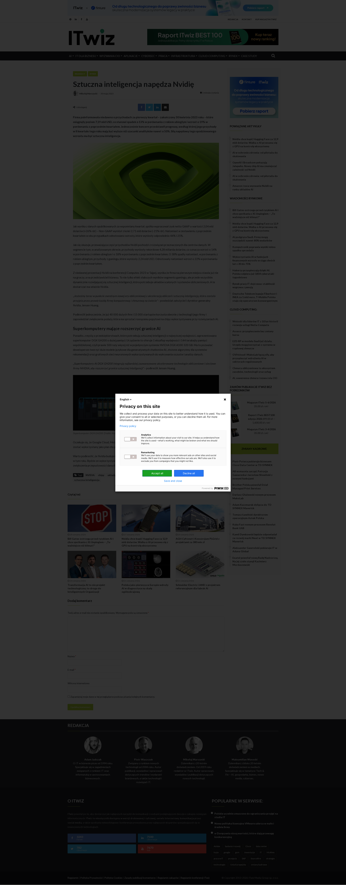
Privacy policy (128, 426)
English (124, 399)
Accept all (157, 473)
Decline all (189, 473)
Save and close (173, 480)
